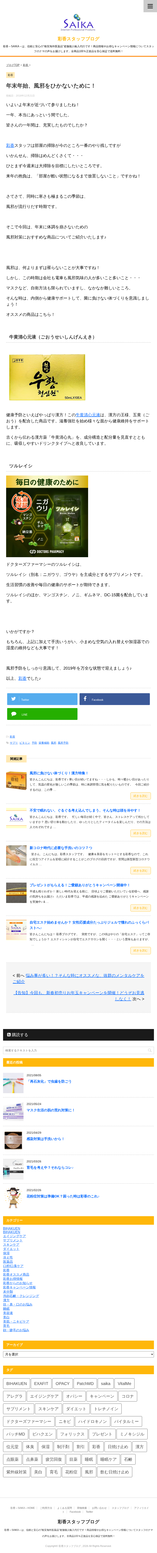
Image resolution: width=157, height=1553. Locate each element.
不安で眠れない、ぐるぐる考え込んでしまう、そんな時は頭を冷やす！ (85, 810)
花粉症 (71, 1472)
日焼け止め (118, 1446)
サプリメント (13, 1240)
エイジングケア (14, 1236)
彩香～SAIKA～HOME (22, 1508)
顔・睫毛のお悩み (16, 1330)
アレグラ (14, 1396)
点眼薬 (12, 1459)
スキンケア (11, 1244)
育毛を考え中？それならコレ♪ (50, 1168)
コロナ (128, 1396)
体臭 (30, 1446)
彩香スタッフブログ (79, 38)
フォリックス (72, 1434)
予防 (34, 742)
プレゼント (102, 1434)
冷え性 (8, 1257)
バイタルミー (126, 1421)
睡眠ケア (108, 1459)
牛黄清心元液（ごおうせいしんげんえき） (53, 336)
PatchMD (85, 1383)
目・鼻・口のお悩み (18, 1304)
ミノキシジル (132, 1434)
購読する (19, 1034)
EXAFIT (41, 1383)
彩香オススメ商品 (16, 1274)
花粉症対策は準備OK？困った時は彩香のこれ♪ (63, 1196)
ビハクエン (42, 1434)
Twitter (89, 1511)
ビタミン (24, 742)
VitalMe (124, 1383)
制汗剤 (63, 1446)
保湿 (6, 1253)
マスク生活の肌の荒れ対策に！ (51, 1110)
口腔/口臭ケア (13, 1266)
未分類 (8, 1291)
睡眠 (6, 1308)
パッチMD (15, 1434)
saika (105, 1383)
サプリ (14, 742)
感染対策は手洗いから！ (46, 1139)
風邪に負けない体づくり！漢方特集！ (59, 773)
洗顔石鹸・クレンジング (21, 1296)
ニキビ (65, 1421)
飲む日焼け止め (114, 1472)
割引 (81, 1446)
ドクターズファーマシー (28, 1421)
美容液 (8, 1313)
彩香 (10, 145)
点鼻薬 (32, 1459)
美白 (6, 1317)
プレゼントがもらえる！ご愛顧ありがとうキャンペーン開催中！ (80, 885)
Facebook (75, 1511)
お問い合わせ (99, 1508)
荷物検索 (82, 1508)
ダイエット (11, 1249)
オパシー (74, 1396)
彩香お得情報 (13, 1279)
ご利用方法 (46, 1508)
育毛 (6, 1326)
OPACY (63, 1383)
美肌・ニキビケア (16, 1321)
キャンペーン (102, 1396)
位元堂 (12, 1446)
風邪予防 (63, 742)
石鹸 (128, 1459)
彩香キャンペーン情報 (19, 1287)
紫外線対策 (16, 1472)
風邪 (53, 742)
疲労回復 (54, 1459)
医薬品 (8, 1261)
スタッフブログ (120, 1508)
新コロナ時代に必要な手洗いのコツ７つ (61, 848)
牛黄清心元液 (88, 415)
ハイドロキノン (92, 1421)
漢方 (6, 1300)
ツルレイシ (21, 465)
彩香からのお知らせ (18, 1283)
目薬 (73, 1459)
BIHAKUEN (11, 1228)
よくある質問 (64, 1508)
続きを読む (140, 795)
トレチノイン (106, 1409)
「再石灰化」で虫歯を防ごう (49, 1081)
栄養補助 (44, 742)
